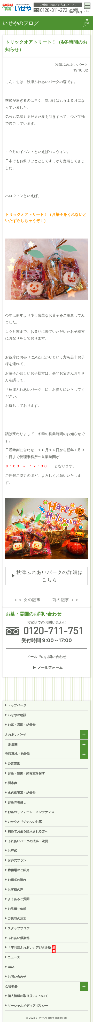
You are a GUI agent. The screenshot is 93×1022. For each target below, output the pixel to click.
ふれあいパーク (16, 734)
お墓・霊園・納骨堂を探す (26, 773)
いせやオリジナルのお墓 (25, 821)
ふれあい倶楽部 (18, 938)
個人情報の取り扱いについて (28, 996)
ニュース (14, 957)
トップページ (17, 705)
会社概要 (11, 986)
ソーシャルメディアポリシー (28, 1005)
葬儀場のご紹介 (18, 870)
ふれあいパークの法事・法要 (28, 841)
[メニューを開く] (87, 6)
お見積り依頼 (17, 909)
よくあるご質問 (18, 899)
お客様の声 (15, 889)
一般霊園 (11, 744)
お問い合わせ (17, 976)
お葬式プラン (17, 860)
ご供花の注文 (17, 918)
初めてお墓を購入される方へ (28, 831)
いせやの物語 (17, 715)
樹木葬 (12, 783)
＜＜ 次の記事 (27, 599)
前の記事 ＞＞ (66, 599)
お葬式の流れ (17, 880)
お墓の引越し (17, 802)
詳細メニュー (86, 24)
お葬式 (12, 850)
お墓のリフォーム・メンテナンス (31, 812)
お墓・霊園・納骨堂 (22, 725)
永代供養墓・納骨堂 (22, 792)
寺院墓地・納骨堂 (17, 754)
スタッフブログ (18, 928)
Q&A (11, 967)
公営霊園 (14, 763)
